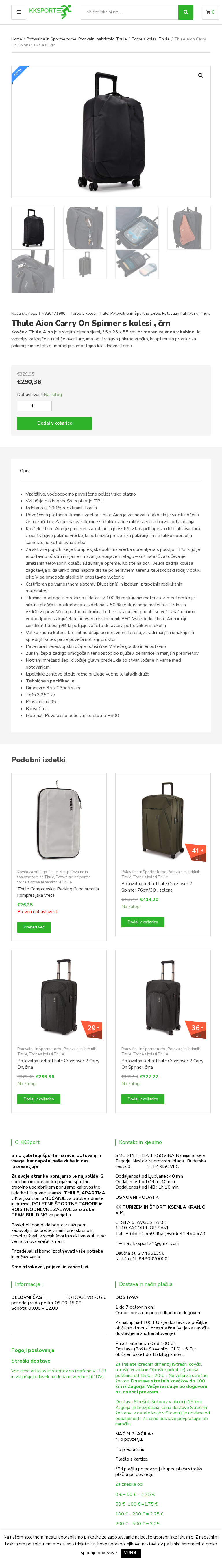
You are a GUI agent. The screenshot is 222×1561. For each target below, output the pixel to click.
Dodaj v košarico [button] (143, 922)
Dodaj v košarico (54, 423)
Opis (24, 471)
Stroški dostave (31, 1360)
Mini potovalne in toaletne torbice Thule (52, 874)
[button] (201, 75)
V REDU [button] (131, 1553)
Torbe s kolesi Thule (151, 39)
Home (16, 39)
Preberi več (34, 927)
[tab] (24, 470)
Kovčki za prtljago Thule (37, 872)
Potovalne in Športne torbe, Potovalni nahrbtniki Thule (77, 39)
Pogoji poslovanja (32, 1350)
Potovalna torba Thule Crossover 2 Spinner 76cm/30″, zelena (156, 887)
